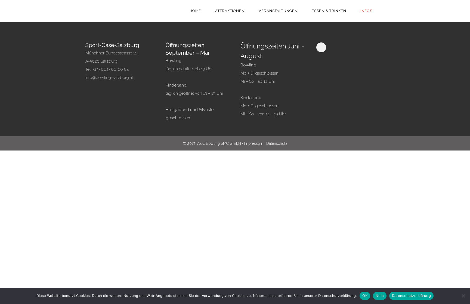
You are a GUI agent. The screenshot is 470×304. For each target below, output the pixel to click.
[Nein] (463, 296)
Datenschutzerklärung (411, 295)
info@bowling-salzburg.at (109, 77)
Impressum (253, 143)
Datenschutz (276, 143)
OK (364, 295)
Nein (380, 295)
